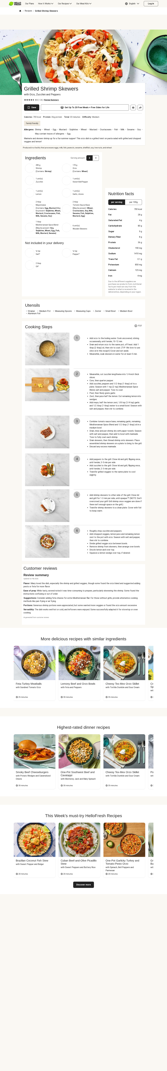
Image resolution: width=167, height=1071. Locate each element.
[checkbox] (25, 100)
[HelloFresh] (15, 4)
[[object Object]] (133, 107)
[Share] (140, 107)
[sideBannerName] (125, 168)
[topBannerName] (83, 22)
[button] (133, 3)
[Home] (20, 11)
